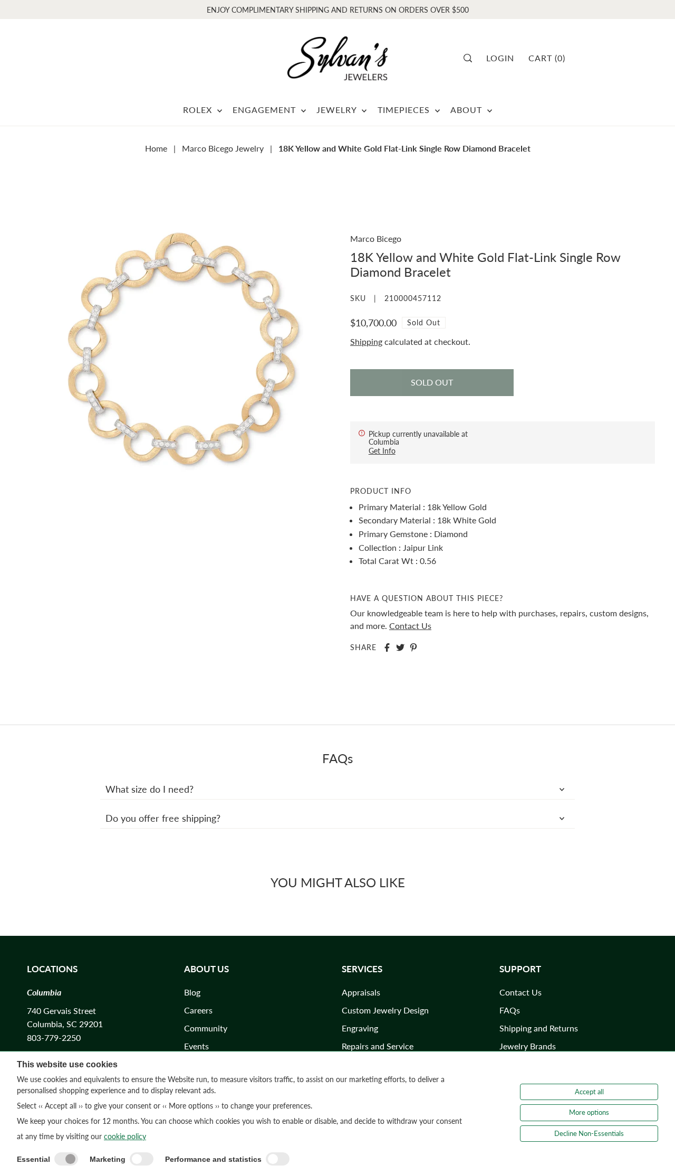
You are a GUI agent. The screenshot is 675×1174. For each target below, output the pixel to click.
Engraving (360, 1028)
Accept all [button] (589, 1091)
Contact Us (410, 626)
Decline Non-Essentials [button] (589, 1133)
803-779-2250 (54, 1037)
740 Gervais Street (61, 1011)
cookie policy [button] (125, 1136)
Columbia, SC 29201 (65, 1024)
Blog (192, 992)
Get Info (382, 450)
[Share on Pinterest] (413, 647)
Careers (198, 1010)
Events (196, 1046)
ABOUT (467, 110)
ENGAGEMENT (265, 110)
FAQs (509, 1010)
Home (156, 148)
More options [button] (589, 1112)
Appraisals (361, 992)
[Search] (471, 58)
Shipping (366, 341)
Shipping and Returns (538, 1028)
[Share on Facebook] (387, 647)
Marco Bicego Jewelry (223, 148)
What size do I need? (149, 789)
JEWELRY (337, 110)
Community (205, 1028)
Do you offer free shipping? (162, 818)
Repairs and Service (377, 1046)
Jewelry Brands (527, 1046)
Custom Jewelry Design (385, 1010)
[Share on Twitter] (400, 647)
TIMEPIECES (405, 110)
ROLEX (199, 110)
